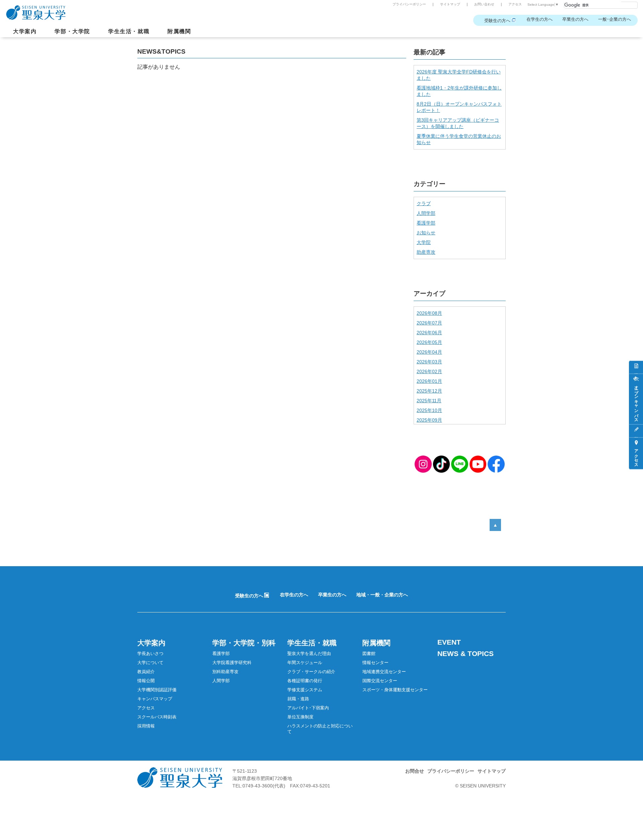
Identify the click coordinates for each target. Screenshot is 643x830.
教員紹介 (146, 671)
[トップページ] (286, 10)
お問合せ (414, 771)
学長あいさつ (150, 653)
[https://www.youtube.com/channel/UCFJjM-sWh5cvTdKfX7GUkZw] (478, 463)
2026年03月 (429, 361)
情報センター (375, 662)
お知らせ (426, 232)
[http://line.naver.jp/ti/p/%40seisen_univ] (459, 463)
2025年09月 (429, 420)
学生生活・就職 (128, 31)
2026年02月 (429, 371)
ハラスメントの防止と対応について (320, 728)
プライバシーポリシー (409, 4)
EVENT (449, 642)
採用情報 (146, 725)
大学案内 (25, 31)
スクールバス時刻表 (156, 716)
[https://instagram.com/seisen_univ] (423, 463)
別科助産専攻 (225, 671)
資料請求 (636, 367)
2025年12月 (429, 391)
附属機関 (179, 31)
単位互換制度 (300, 716)
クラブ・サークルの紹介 (311, 671)
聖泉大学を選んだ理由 (309, 653)
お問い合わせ (484, 4)
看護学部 (426, 223)
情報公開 (146, 680)
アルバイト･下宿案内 (308, 707)
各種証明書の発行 (304, 680)
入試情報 (636, 431)
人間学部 (426, 213)
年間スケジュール (304, 662)
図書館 (368, 653)
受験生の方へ (497, 20)
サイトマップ (450, 4)
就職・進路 (298, 698)
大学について (150, 662)
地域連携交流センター (384, 671)
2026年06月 (429, 332)
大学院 (424, 242)
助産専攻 (426, 252)
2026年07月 (429, 322)
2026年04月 (429, 352)
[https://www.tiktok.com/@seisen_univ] (441, 463)
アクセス (515, 4)
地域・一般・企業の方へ (382, 594)
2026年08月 (429, 313)
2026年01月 (429, 381)
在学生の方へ (539, 19)
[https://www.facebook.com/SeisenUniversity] (496, 463)
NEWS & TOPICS (465, 653)
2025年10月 (429, 410)
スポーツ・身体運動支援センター (395, 689)
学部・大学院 (72, 31)
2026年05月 (429, 342)
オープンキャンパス (636, 401)
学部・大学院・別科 (244, 643)
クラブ (424, 203)
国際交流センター (379, 680)
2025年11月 (429, 400)
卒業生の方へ (575, 19)
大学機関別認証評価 (156, 689)
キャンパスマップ (154, 698)
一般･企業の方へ (614, 19)
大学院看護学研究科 (232, 662)
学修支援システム (304, 689)
